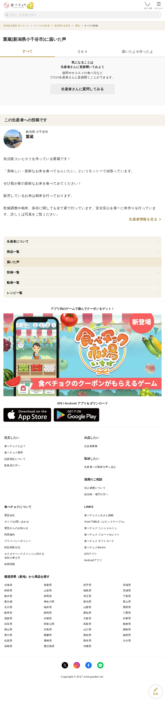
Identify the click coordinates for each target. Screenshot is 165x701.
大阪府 (87, 618)
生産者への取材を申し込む (100, 466)
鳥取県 (87, 623)
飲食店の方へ (12, 465)
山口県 (87, 629)
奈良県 (8, 623)
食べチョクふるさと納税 (98, 515)
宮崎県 (8, 646)
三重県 (127, 612)
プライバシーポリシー (17, 541)
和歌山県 (49, 623)
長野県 (127, 607)
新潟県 (87, 601)
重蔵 (30, 137)
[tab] (27, 51)
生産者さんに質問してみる (82, 89)
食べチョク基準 (13, 452)
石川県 (8, 607)
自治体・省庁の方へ (96, 494)
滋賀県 (8, 618)
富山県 (127, 601)
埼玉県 (87, 596)
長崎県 (48, 640)
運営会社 (9, 515)
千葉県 (127, 596)
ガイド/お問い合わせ (16, 521)
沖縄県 (87, 646)
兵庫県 (127, 618)
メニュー (158, 8)
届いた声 (13, 262)
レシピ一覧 (15, 292)
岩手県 (87, 584)
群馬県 (48, 596)
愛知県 (87, 612)
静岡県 (48, 612)
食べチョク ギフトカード (99, 541)
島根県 (127, 623)
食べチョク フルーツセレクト (102, 534)
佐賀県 (8, 640)
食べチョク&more (95, 547)
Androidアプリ (93, 560)
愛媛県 (48, 635)
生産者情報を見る (143, 219)
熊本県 (87, 640)
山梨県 (87, 607)
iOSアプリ (90, 553)
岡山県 (8, 629)
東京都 (8, 601)
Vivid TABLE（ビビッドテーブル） (105, 521)
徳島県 (127, 629)
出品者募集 (91, 446)
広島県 (48, 629)
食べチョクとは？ (15, 446)
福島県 (87, 590)
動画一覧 (13, 282)
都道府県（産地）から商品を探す (27, 576)
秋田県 (8, 590)
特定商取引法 (12, 547)
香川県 (8, 635)
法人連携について (94, 487)
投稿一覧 (13, 272)
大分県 (127, 640)
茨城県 (127, 590)
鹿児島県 (49, 646)
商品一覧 (13, 251)
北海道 (8, 584)
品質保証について (15, 458)
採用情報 (9, 564)
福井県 (48, 607)
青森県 (48, 584)
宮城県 (127, 584)
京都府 (48, 618)
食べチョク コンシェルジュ (100, 528)
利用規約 (9, 534)
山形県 (48, 590)
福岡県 (127, 635)
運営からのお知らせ (16, 528)
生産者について (18, 241)
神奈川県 (49, 601)
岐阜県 (8, 612)
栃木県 (8, 596)
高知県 (87, 635)
